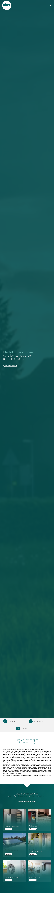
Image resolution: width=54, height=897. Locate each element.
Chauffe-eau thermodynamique (35, 850)
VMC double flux (34, 877)
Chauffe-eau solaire (11, 850)
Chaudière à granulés (12, 826)
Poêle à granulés (34, 826)
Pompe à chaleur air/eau (13, 877)
